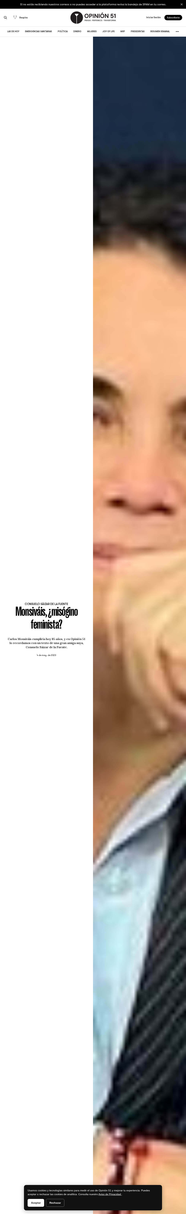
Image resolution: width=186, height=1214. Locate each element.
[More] (177, 31)
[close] (182, 4)
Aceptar (36, 1202)
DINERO (77, 31)
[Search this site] (5, 17)
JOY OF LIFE (108, 31)
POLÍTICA (63, 31)
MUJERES (92, 31)
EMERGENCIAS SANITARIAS (38, 31)
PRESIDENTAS (138, 31)
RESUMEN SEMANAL (160, 31)
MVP (122, 31)
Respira (23, 17)
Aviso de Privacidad (110, 1194)
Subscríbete (173, 17)
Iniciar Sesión (153, 17)
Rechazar (55, 1202)
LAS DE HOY (13, 31)
